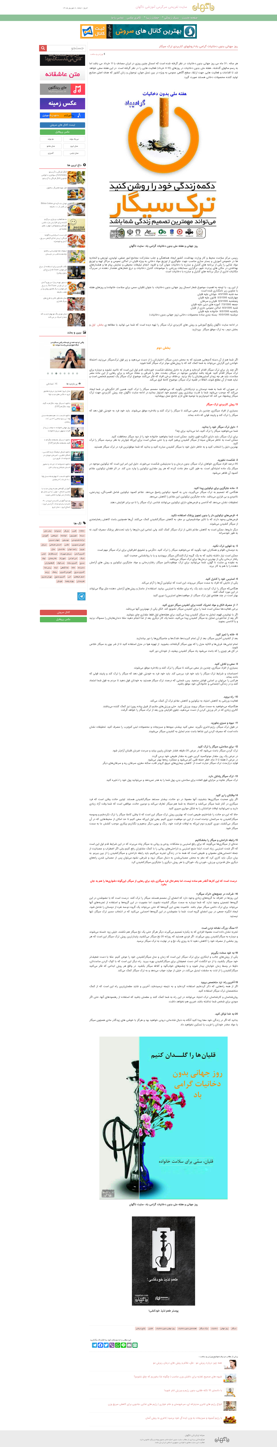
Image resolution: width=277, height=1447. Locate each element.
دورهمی (54, 535)
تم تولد (51, 139)
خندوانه (58, 531)
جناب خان (47, 531)
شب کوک (60, 563)
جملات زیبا (152, 17)
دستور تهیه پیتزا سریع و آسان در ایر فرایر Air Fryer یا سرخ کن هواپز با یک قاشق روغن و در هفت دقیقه (54, 287)
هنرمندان (80, 581)
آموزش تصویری (78, 544)
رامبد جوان (72, 549)
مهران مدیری (47, 576)
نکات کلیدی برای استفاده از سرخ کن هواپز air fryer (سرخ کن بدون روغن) (53, 270)
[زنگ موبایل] (62, 89)
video (81, 531)
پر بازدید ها (72, 384)
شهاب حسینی (54, 540)
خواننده (64, 535)
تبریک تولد (74, 139)
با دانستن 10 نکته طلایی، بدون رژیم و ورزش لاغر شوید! (193, 1391)
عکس (67, 544)
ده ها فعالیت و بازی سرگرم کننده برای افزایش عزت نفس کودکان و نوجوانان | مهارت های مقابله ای (54, 224)
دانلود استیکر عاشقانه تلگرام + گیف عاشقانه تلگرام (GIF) (57, 441)
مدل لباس (74, 153)
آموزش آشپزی (65, 572)
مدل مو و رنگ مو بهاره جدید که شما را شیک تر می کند (54, 315)
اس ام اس (73, 558)
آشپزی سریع (79, 572)
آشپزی (51, 153)
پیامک (54, 572)
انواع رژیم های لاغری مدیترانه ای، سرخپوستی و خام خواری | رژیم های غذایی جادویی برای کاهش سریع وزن (165, 1404)
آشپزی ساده (72, 563)
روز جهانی (224, 1328)
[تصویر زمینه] (62, 103)
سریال (44, 544)
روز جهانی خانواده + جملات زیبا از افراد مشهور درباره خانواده (56, 429)
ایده (56, 567)
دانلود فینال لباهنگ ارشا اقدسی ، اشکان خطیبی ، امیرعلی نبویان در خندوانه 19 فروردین (56, 455)
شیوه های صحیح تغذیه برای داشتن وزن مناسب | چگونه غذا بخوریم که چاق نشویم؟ (178, 1377)
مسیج (82, 563)
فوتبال (59, 581)
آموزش (45, 535)
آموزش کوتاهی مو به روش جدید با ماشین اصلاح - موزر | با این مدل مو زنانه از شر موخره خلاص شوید (55, 492)
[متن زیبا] (62, 74)
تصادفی (50, 384)
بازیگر (66, 531)
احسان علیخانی (55, 544)
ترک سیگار (204, 1328)
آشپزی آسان (79, 554)
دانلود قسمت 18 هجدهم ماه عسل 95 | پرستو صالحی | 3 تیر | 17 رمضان (56, 419)
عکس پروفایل (62, 132)
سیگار (233, 1328)
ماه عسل (61, 549)
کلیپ (74, 531)
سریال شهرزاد (65, 554)
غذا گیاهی (64, 567)
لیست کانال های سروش (62, 125)
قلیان (150, 1328)
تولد (43, 558)
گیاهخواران (49, 563)
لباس (44, 554)
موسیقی (66, 540)
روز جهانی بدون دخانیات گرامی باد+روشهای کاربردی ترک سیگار (198, 46)
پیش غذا (47, 567)
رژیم (47, 572)
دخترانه (81, 567)
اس (69, 576)
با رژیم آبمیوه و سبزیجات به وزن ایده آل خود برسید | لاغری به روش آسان (183, 1418)
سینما (82, 535)
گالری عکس (134, 17)
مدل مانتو (51, 146)
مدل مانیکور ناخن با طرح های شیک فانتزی (55, 299)
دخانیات (214, 1328)
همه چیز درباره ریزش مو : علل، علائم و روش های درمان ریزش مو (187, 1363)
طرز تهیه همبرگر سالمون (57, 187)
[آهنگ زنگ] (62, 115)
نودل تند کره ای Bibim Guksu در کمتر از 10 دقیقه (54, 205)
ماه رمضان (52, 558)
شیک (82, 558)
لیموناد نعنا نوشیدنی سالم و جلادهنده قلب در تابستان (55, 252)
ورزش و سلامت (96, 54)
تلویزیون (73, 535)
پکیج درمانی (140, 1328)
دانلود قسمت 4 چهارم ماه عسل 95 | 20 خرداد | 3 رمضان (55, 478)
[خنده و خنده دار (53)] (62, 354)
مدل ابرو (74, 146)
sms (73, 567)
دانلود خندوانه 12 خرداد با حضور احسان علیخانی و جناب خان (56, 465)
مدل (53, 549)
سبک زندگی (171, 17)
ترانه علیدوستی (78, 540)
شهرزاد (62, 558)
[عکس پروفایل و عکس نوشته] (62, 60)
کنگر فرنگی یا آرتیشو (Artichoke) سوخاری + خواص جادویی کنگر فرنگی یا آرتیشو (54, 175)
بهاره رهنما (69, 581)
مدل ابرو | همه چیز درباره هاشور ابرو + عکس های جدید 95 (56, 392)
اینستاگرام (53, 554)
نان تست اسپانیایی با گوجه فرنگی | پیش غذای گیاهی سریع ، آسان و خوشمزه (53, 238)
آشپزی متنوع (60, 576)
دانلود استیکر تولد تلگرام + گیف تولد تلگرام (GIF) (56, 405)
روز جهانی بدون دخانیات (165, 1328)
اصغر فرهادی (79, 576)
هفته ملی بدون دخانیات (187, 1328)
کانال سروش (63, 612)
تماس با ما (117, 17)
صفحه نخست (189, 17)
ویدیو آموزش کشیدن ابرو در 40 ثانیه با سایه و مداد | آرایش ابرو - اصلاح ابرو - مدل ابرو (56, 504)
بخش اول (98, 325)
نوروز (82, 549)
